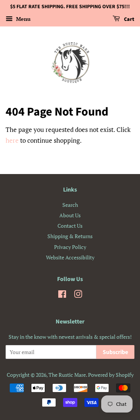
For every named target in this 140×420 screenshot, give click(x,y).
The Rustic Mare (67, 374)
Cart (128, 19)
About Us (70, 215)
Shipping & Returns (70, 236)
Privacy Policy (70, 246)
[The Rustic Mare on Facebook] (62, 295)
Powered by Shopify (111, 374)
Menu (23, 18)
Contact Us (70, 225)
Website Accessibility (70, 257)
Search (70, 204)
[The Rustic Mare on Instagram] (78, 295)
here (12, 140)
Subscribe (115, 352)
